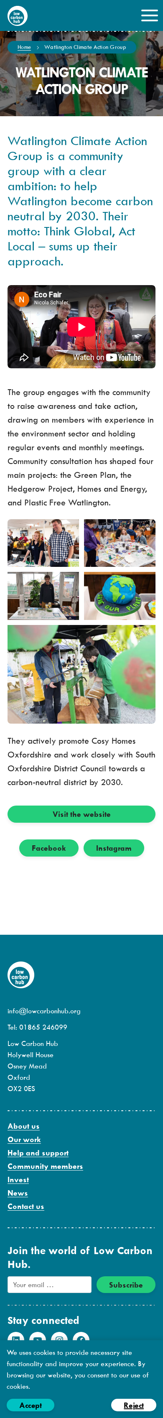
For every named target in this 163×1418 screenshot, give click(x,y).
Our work (24, 1139)
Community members (45, 1166)
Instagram (114, 848)
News (18, 1193)
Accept (30, 1405)
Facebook (49, 848)
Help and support (38, 1153)
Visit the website (82, 814)
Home (24, 46)
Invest (18, 1179)
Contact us (26, 1206)
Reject (134, 1405)
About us (24, 1126)
